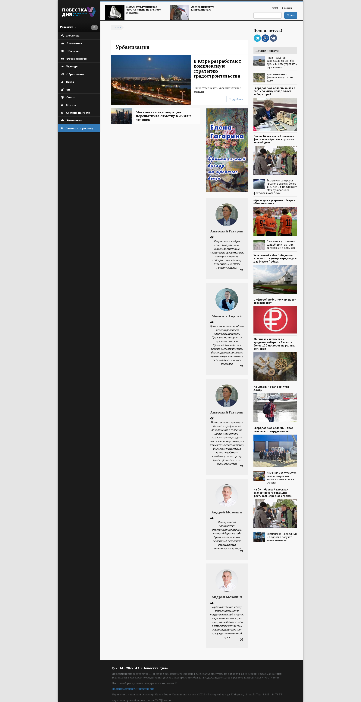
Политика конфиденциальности (133, 689)
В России (287, 7)
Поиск (291, 15)
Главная (117, 27)
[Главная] (79, 15)
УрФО (275, 7)
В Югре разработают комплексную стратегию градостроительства (217, 68)
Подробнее (236, 99)
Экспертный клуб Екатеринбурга (202, 8)
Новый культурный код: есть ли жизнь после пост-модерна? (144, 9)
